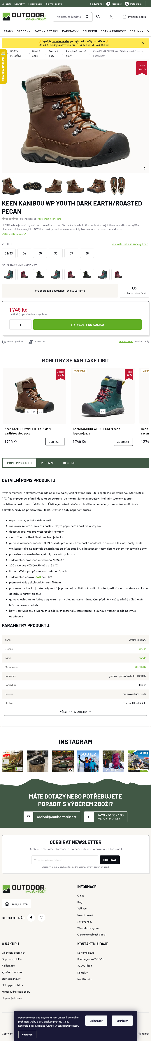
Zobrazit (55, 441)
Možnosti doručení (134, 293)
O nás (80, 895)
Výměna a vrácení (12, 972)
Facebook (116, 4)
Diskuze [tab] (69, 463)
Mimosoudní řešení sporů (16, 992)
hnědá (142, 658)
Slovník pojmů (54, 4)
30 (34, 411)
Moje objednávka (12, 998)
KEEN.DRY (140, 667)
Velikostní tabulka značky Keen (130, 244)
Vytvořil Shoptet (140, 1033)
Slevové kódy (84, 921)
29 (28, 411)
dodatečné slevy (61, 41)
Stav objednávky (11, 979)
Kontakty (19, 4)
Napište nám (35, 4)
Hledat (87, 16)
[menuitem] (8, 31)
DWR (38, 577)
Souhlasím (122, 1021)
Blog (79, 902)
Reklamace (8, 965)
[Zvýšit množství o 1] (28, 325)
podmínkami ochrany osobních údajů (90, 867)
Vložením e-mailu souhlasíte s (75, 867)
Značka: (126, 341)
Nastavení (27, 1034)
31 (40, 411)
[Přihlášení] (111, 16)
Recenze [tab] (47, 463)
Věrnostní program (88, 928)
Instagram (136, 4)
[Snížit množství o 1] (13, 325)
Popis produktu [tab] (19, 463)
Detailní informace (12, 234)
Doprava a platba (12, 959)
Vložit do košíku (90, 324)
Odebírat (109, 860)
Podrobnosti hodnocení (49, 218)
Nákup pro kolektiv (12, 985)
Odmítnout (96, 1021)
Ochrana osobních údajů (91, 934)
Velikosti (6, 4)
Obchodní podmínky (13, 953)
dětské (142, 649)
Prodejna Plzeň (19, 904)
